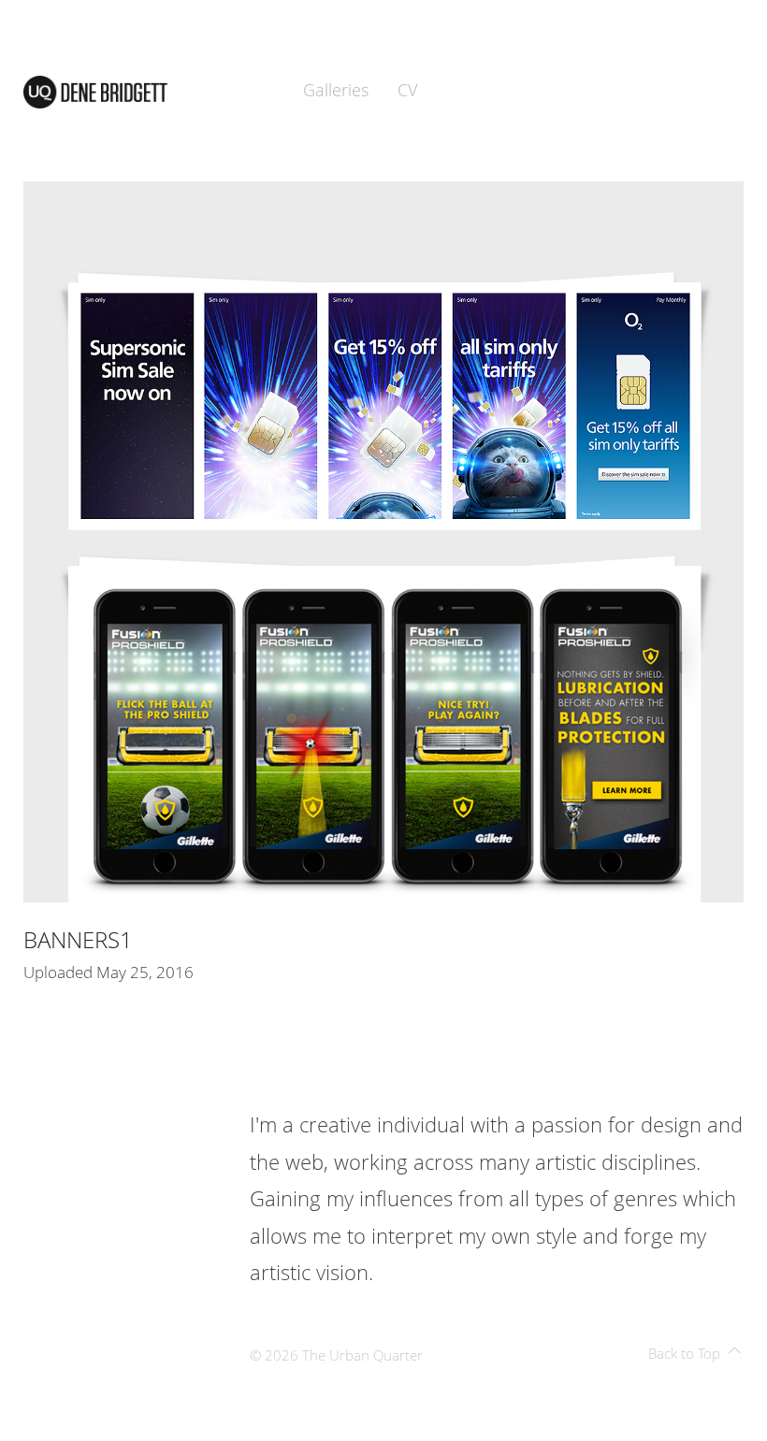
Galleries (336, 90)
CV (407, 90)
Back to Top (684, 1353)
